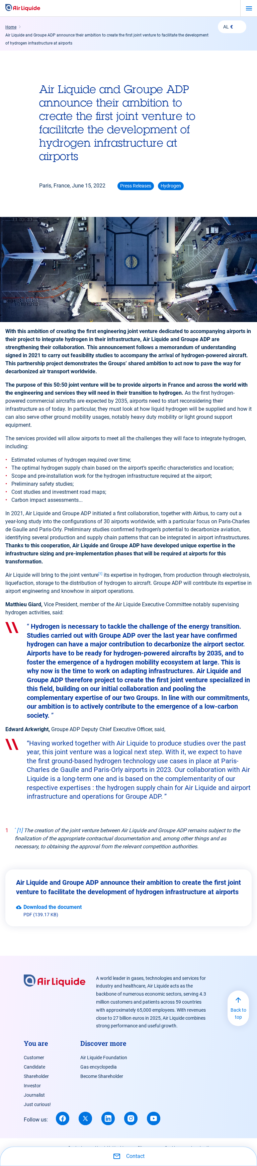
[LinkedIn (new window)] (108, 1118)
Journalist (34, 1095)
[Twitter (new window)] (85, 1118)
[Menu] (249, 8)
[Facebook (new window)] (62, 1118)
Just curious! (37, 1104)
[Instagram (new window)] (131, 1118)
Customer (34, 1057)
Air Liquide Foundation (103, 1057)
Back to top (238, 1013)
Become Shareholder (101, 1076)
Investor (32, 1085)
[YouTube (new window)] (153, 1118)
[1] (100, 573)
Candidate (34, 1067)
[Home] (22, 8)
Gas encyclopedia (98, 1067)
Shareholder (36, 1076)
